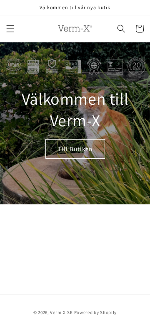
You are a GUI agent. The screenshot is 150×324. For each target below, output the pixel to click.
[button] (10, 29)
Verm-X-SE (61, 312)
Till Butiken (75, 149)
